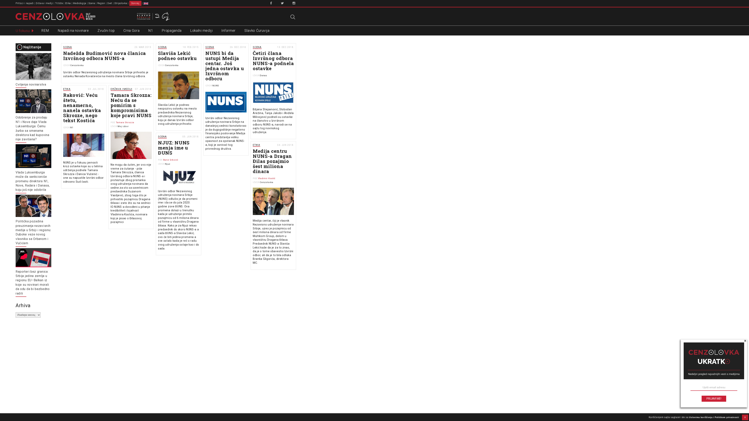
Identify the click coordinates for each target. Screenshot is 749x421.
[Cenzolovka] (55, 16)
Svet (109, 3)
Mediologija (79, 3)
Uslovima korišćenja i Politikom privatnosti (714, 417)
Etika (68, 3)
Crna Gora (131, 30)
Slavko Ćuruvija (257, 30)
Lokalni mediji (201, 30)
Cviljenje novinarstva (31, 84)
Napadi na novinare (73, 30)
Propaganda (171, 30)
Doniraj (135, 3)
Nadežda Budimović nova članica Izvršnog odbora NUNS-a (104, 55)
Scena (91, 3)
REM (45, 30)
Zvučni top (106, 30)
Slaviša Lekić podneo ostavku (177, 55)
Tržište (59, 3)
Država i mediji (44, 3)
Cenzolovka (76, 65)
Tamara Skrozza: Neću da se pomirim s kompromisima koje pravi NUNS (131, 105)
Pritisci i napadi (25, 3)
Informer (228, 30)
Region (101, 3)
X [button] (745, 417)
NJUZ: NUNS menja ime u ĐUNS (174, 148)
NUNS (215, 85)
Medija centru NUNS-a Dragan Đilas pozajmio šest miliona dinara (272, 161)
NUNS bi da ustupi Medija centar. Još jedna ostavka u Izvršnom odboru (224, 66)
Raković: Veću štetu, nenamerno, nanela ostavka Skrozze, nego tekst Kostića (82, 108)
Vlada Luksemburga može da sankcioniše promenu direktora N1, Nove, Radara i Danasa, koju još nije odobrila (33, 181)
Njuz (167, 164)
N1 (150, 30)
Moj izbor (123, 126)
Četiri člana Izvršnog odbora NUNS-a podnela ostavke (273, 61)
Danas (263, 75)
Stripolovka (120, 3)
